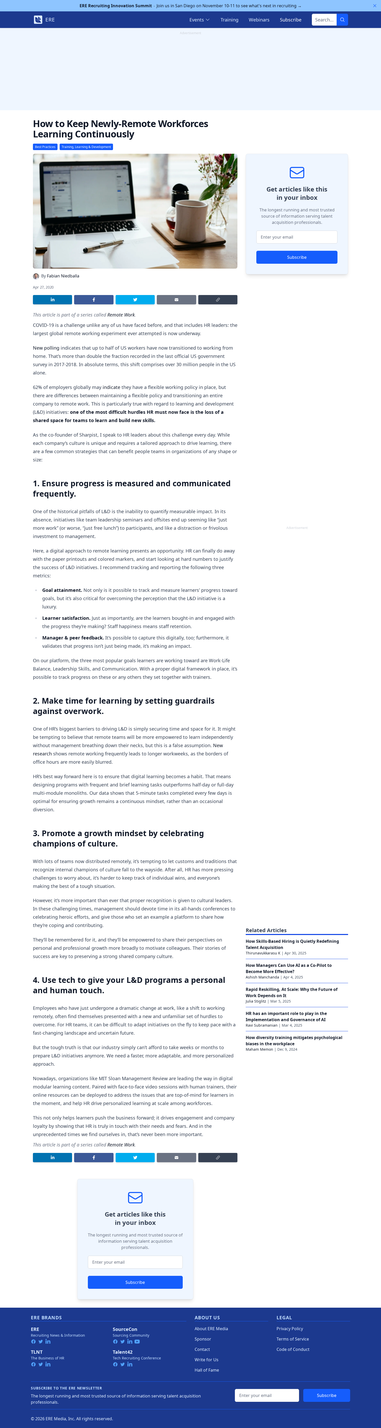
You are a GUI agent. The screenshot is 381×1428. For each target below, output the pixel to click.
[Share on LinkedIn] (52, 299)
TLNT (37, 1352)
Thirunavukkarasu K (263, 953)
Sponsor (203, 1339)
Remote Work (121, 315)
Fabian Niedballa (63, 276)
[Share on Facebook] (93, 299)
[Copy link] (217, 299)
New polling (46, 348)
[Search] (342, 20)
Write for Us (206, 1360)
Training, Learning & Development (86, 147)
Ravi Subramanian (262, 1025)
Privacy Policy (290, 1328)
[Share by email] (176, 299)
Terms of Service (293, 1339)
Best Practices (45, 147)
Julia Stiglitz (256, 1001)
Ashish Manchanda (262, 977)
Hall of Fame (207, 1370)
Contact (202, 1349)
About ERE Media (211, 1328)
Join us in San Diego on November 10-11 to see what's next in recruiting (191, 6)
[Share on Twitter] (135, 299)
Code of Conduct (293, 1349)
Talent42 (122, 1352)
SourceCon (125, 1329)
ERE (35, 1329)
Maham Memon (259, 1049)
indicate (111, 387)
